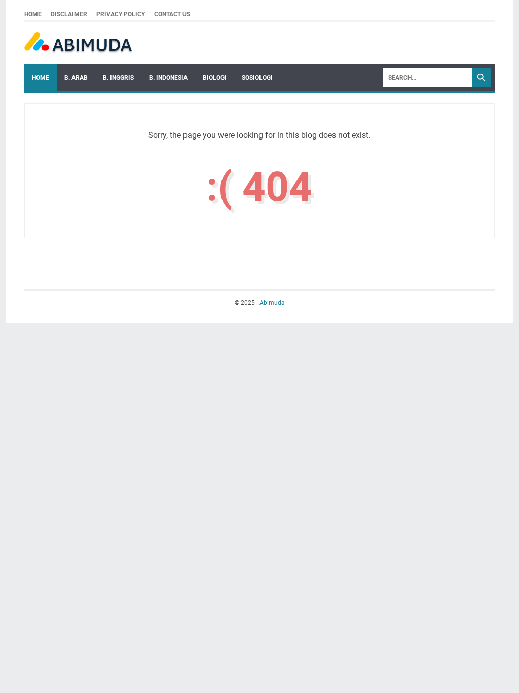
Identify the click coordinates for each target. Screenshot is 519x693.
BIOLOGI (215, 77)
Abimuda (272, 302)
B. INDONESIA (168, 77)
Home (33, 14)
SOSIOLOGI (257, 77)
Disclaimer (69, 14)
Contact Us (172, 14)
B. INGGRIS (118, 77)
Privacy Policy (120, 14)
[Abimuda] (78, 43)
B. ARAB (76, 77)
